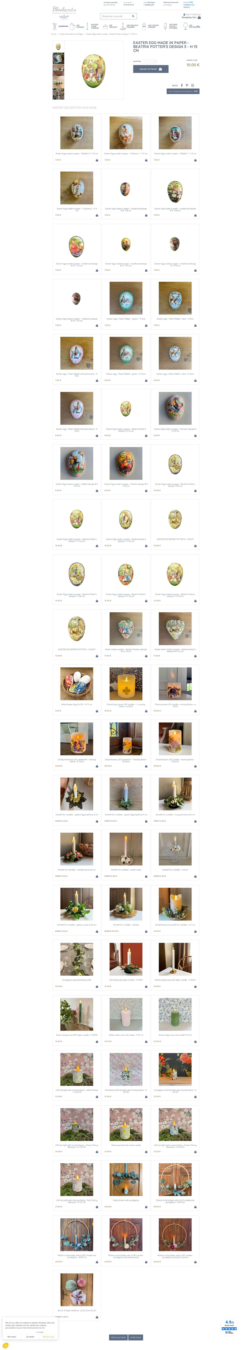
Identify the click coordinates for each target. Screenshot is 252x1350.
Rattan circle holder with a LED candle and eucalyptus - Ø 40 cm (77, 1256)
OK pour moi (48, 1337)
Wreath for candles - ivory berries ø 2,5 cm (175, 815)
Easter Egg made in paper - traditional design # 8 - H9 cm (126, 210)
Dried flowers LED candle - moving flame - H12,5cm (175, 760)
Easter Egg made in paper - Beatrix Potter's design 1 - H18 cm (77, 595)
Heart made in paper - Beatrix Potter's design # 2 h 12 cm (126, 650)
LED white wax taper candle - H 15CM (126, 980)
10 (157, 490)
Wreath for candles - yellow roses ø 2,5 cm (76, 925)
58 (108, 766)
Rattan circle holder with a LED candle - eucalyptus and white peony (126, 1256)
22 (108, 1041)
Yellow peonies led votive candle (126, 1145)
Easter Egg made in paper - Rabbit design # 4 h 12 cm (77, 485)
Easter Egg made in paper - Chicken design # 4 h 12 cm (126, 485)
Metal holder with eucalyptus (126, 1200)
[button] (5, 1345)
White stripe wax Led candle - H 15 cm (126, 1035)
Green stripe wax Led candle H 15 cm (175, 1035)
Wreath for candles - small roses (126, 870)
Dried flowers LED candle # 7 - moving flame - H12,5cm (126, 760)
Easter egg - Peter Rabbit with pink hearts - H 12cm (77, 430)
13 (58, 1317)
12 (58, 600)
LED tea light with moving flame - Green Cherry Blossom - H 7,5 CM (76, 1146)
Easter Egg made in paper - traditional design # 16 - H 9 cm (77, 320)
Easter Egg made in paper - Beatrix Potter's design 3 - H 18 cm (175, 595)
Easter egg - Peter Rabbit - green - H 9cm (126, 319)
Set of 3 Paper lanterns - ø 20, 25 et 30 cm (77, 1310)
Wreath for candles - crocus (175, 870)
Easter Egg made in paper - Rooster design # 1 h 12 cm (175, 430)
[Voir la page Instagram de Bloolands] (192, 85)
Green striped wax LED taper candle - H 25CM (77, 1035)
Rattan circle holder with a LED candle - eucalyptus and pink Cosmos (175, 1256)
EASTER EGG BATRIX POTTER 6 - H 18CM (76, 649)
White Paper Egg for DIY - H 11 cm (76, 704)
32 (58, 986)
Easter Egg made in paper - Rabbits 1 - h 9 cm (175, 154)
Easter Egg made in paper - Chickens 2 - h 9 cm (77, 210)
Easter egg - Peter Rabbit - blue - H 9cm (175, 319)
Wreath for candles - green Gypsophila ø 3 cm (126, 815)
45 (157, 710)
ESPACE (189, 4)
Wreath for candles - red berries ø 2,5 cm (77, 870)
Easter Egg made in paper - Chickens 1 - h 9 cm (126, 154)
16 (157, 986)
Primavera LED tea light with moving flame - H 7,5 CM (126, 1091)
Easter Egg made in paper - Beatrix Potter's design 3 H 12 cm (126, 430)
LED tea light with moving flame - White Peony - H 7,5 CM (77, 1091)
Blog (175, 85)
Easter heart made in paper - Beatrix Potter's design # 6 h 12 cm (175, 650)
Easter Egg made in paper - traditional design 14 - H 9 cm (175, 265)
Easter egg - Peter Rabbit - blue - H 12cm (175, 374)
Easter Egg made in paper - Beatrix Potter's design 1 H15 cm (175, 485)
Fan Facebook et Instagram (183, 91)
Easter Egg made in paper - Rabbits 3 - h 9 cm (77, 154)
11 (107, 655)
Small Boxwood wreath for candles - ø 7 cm (175, 925)
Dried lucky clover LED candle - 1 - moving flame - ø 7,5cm (126, 705)
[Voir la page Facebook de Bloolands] (182, 85)
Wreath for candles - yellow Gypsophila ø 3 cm (77, 815)
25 (108, 1206)
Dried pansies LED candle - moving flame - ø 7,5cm (175, 705)
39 (157, 1206)
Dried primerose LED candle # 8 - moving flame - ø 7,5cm (77, 760)
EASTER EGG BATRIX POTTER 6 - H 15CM (175, 539)
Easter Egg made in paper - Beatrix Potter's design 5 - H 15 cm (126, 540)
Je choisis (30, 1337)
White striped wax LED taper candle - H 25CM (175, 980)
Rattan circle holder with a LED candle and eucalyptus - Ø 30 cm (175, 1201)
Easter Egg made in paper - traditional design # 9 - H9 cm (175, 210)
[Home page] (64, 13)
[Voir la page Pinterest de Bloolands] (187, 85)
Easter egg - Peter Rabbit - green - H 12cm (126, 374)
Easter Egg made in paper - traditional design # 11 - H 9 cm (126, 265)
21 (58, 1096)
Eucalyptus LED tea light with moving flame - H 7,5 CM (175, 1091)
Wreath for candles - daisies (126, 925)
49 (108, 1261)
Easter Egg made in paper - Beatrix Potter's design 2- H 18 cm (126, 595)
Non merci (11, 1337)
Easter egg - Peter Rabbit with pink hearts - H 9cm (77, 375)
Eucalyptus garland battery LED (76, 980)
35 (107, 710)
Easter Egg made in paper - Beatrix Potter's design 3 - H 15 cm (165, 46)
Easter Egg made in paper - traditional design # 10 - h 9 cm (77, 265)
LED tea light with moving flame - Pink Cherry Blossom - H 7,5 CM (76, 1201)
